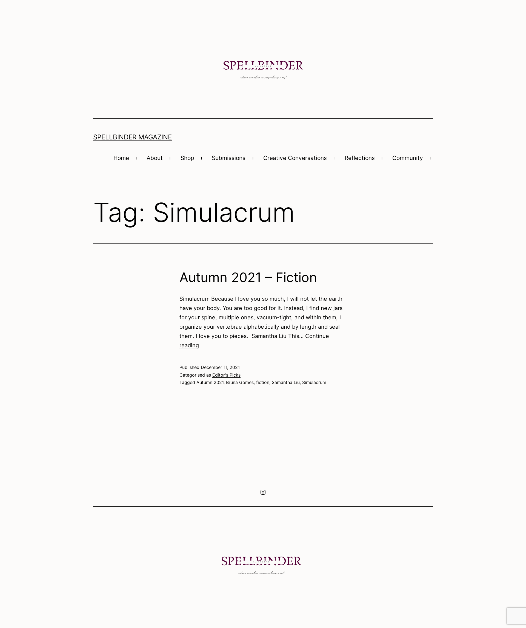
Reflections (360, 157)
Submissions (228, 157)
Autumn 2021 (210, 382)
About (155, 157)
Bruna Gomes (240, 382)
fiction (262, 382)
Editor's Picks (226, 375)
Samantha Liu (286, 382)
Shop (187, 157)
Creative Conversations (295, 157)
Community (407, 157)
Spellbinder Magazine (132, 137)
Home (121, 157)
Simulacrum (314, 382)
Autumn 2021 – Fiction (248, 277)
